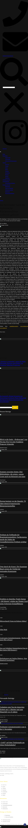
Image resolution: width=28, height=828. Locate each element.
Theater (6, 166)
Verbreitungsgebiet (9, 190)
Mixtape (7, 174)
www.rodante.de (3, 328)
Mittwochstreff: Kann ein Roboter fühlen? (13, 621)
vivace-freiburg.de (24, 326)
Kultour (6, 176)
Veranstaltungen (6, 181)
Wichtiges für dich (6, 184)
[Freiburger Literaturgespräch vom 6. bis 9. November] (14, 723)
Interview (7, 164)
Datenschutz (5, 808)
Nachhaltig (7, 173)
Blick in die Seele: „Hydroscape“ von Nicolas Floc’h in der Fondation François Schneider (13, 441)
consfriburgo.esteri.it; (14, 326)
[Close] (0, 196)
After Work (3, 629)
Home (4, 154)
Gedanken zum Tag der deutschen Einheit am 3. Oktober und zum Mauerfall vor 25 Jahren (12, 709)
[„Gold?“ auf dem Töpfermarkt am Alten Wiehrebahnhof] (14, 739)
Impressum (7, 191)
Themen (4, 162)
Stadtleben (7, 178)
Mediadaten (7, 186)
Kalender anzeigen (4, 663)
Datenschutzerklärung (9, 193)
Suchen (1, 404)
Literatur (7, 171)
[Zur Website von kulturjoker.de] (14, 425)
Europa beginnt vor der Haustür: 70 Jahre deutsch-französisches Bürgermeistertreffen (13, 503)
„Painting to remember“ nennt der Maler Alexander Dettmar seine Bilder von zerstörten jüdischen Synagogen (13, 363)
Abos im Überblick (9, 188)
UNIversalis (7, 159)
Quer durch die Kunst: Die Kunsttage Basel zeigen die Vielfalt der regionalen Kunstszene (13, 569)
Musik (6, 169)
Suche (1, 87)
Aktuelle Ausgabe (6, 179)
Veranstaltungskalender (7, 805)
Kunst (6, 167)
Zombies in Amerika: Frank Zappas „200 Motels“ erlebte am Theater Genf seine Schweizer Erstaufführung (14, 601)
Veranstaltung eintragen (10, 183)
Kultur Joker (7, 157)
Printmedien (5, 155)
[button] (14, 72)
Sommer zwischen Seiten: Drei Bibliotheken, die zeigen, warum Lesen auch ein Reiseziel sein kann (12, 474)
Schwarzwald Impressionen (11, 161)
